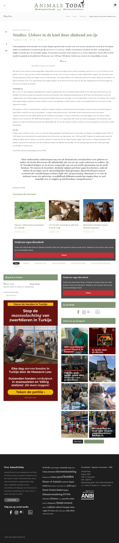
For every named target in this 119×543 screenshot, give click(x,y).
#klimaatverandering (59, 263)
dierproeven (46, 477)
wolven (45, 514)
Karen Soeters (35, 284)
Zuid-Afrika (50, 513)
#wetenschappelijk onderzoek (100, 263)
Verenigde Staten (68, 507)
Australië (64, 467)
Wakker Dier (54, 511)
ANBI (110, 467)
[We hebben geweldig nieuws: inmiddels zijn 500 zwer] (74, 341)
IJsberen (21, 74)
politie (45, 503)
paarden (66, 499)
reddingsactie (51, 503)
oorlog (60, 499)
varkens (51, 507)
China (45, 472)
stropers (45, 507)
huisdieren (65, 482)
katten (60, 489)
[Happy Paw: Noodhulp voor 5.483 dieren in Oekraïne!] (74, 396)
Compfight (51, 66)
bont (73, 468)
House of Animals (16, 287)
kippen (65, 490)
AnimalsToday (17, 40)
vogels (45, 511)
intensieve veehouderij (57, 486)
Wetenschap (83, 16)
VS (49, 511)
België (69, 468)
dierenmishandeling (66, 471)
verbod (58, 507)
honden (68, 476)
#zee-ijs (17, 266)
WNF (87, 92)
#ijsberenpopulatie (40, 263)
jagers (74, 486)
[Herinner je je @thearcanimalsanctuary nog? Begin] (102, 368)
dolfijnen (54, 477)
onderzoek (20, 92)
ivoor (65, 486)
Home (68, 16)
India (49, 486)
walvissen (62, 511)
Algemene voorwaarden (99, 467)
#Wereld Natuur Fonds (78, 263)
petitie (72, 499)
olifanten (54, 498)
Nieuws (75, 16)
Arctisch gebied (97, 71)
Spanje (60, 502)
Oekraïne (46, 499)
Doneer (64, 255)
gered (60, 476)
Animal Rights (55, 468)
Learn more (12, 500)
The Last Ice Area (57, 119)
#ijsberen (26, 263)
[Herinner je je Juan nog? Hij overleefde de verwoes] (102, 396)
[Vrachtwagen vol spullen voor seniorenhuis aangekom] (74, 424)
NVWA (67, 494)
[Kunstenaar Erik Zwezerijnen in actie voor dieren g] (102, 341)
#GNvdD (46, 467)
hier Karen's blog (12, 292)
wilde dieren (70, 511)
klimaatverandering (56, 50)
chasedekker (42, 66)
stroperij (68, 502)
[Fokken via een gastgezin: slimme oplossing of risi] (74, 368)
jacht (69, 485)
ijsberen (80, 53)
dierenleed (52, 472)
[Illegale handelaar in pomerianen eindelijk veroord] (102, 424)
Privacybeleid (85, 467)
